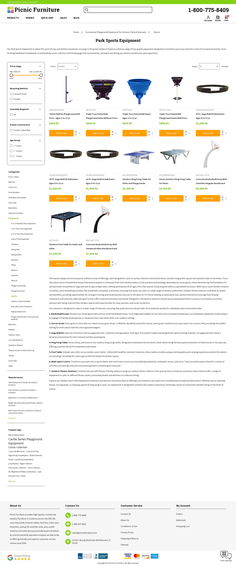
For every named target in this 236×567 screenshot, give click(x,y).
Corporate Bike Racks (16, 451)
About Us (125, 520)
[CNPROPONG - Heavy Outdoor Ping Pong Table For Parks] (175, 154)
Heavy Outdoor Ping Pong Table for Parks (175, 181)
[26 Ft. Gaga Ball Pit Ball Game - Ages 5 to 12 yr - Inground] (102, 154)
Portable (16, 99)
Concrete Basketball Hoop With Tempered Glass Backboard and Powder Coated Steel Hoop (101, 248)
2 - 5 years (17, 145)
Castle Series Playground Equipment (25, 441)
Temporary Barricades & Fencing (21, 350)
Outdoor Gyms (14, 335)
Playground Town (18, 291)
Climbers (14, 244)
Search (87, 10)
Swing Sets (15, 249)
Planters (11, 329)
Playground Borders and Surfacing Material (24, 318)
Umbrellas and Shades (17, 197)
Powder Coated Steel (21, 130)
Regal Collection (26, 463)
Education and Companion (21, 306)
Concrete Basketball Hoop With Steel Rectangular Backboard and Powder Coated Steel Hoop (211, 183)
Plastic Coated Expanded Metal (20, 459)
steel (39, 471)
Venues (11, 355)
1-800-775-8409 (208, 10)
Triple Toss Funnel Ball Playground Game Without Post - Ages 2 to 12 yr (102, 118)
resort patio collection (17, 467)
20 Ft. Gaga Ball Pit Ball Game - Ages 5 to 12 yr (64, 181)
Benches (11, 182)
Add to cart (61, 133)
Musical (14, 280)
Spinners (14, 260)
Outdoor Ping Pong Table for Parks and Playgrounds (137, 181)
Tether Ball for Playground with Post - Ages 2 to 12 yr (64, 116)
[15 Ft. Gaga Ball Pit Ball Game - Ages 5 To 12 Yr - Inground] (212, 89)
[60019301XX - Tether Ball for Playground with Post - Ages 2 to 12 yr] (65, 89)
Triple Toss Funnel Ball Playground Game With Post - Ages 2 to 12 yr (173, 118)
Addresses (181, 520)
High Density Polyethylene (18, 455)
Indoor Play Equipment (20, 239)
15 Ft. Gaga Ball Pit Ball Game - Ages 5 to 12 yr (210, 116)
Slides (13, 265)
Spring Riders (16, 254)
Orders (179, 514)
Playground (13, 218)
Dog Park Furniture (15, 213)
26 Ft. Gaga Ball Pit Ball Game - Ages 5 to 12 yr (101, 181)
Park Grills (12, 203)
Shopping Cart (183, 526)
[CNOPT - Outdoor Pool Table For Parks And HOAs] (65, 219)
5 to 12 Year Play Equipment (22, 234)
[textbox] (121, 10)
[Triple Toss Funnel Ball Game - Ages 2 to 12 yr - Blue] (139, 89)
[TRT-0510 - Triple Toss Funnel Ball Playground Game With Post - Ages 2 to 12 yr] (175, 89)
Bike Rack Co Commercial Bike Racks (23, 397)
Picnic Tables (13, 177)
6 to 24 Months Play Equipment (23, 223)
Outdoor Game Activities (20, 301)
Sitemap (125, 544)
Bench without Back (16, 435)
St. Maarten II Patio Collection (22, 471)
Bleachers (12, 324)
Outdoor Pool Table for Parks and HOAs (65, 246)
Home (76, 32)
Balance (14, 270)
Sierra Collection (34, 467)
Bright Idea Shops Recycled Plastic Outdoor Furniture (25, 404)
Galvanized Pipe (32, 451)
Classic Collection (17, 447)
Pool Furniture (14, 192)
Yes (14, 114)
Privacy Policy (127, 532)
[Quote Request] (218, 18)
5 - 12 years (17, 156)
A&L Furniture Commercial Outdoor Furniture (22, 391)
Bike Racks (12, 208)
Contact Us (126, 514)
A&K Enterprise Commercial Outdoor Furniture (23, 383)
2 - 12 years (17, 151)
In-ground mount (19, 94)
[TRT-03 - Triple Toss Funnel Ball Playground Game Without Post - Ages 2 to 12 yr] (102, 89)
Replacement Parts (18, 311)
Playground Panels (18, 285)
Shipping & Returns (130, 538)
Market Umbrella (36, 455)
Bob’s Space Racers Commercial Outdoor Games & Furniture (24, 411)
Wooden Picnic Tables (17, 476)
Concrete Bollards (15, 340)
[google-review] (18, 559)
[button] (226, 561)
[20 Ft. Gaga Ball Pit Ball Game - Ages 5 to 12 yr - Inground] (65, 154)
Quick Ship (12, 360)
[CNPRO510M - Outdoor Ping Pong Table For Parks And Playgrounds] (139, 154)
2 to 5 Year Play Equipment (21, 228)
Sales (10, 366)
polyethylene (13, 463)
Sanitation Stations (15, 345)
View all (12, 418)
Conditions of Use (129, 526)
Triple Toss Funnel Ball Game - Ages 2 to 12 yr (137, 116)
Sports (14, 296)
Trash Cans (12, 187)
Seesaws (14, 275)
